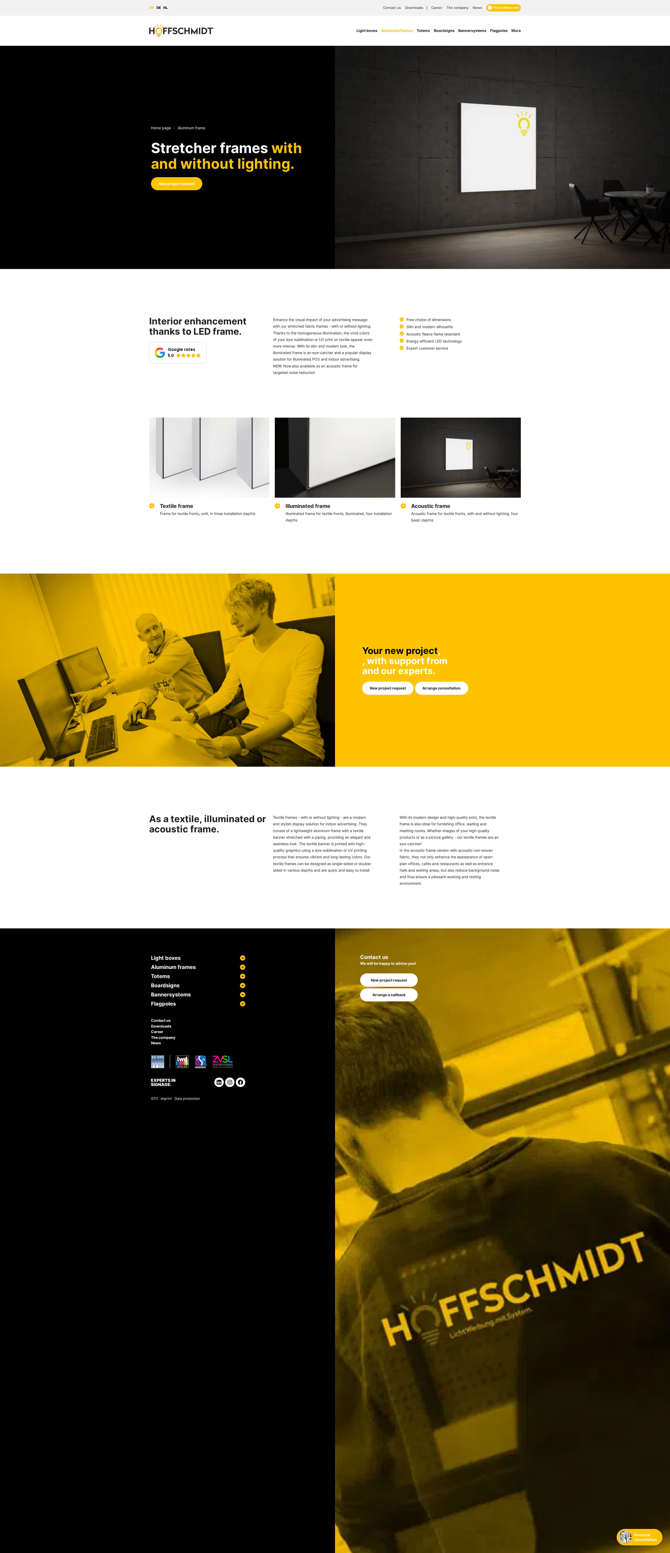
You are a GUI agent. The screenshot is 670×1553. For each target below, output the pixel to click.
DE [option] (159, 8)
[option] (160, 8)
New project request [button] (177, 183)
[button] (177, 352)
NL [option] (165, 8)
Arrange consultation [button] (441, 688)
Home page (161, 128)
